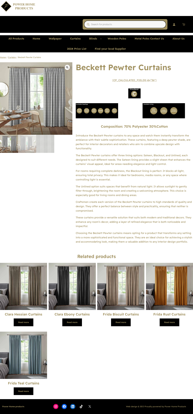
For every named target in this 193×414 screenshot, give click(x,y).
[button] (67, 67)
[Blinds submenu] (101, 38)
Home (3, 57)
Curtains (12, 57)
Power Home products (13, 406)
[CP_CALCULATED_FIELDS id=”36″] (134, 80)
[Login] (174, 24)
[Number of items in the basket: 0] (184, 24)
